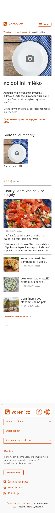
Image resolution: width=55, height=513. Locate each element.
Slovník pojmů (21, 32)
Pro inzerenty (15, 487)
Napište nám (13, 472)
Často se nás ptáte (18, 481)
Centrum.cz (13, 503)
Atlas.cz (27, 503)
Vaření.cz (7, 32)
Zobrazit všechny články (16, 316)
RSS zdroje (13, 493)
